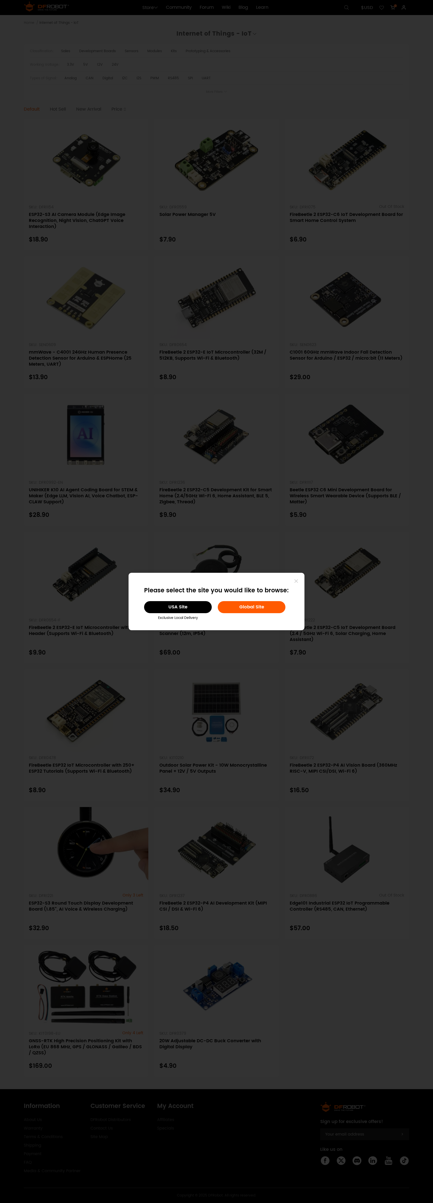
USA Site (177, 607)
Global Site (251, 607)
